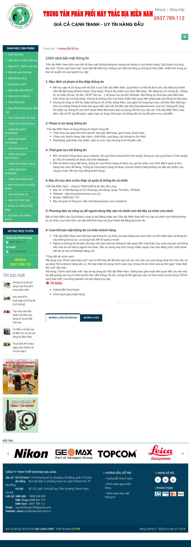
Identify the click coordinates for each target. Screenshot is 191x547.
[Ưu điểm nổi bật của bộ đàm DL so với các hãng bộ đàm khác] (7, 331)
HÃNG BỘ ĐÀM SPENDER (15, 171)
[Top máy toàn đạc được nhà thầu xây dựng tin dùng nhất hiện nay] (7, 311)
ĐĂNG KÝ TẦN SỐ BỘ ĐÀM (19, 207)
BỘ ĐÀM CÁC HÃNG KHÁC (18, 217)
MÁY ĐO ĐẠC (16, 54)
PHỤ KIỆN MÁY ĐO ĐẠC (22, 118)
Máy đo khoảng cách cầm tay (22, 110)
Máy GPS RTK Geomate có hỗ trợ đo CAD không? (24, 300)
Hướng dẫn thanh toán (66, 289)
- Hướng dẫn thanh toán (118, 478)
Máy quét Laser (17, 84)
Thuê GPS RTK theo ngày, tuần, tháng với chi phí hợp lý (23, 347)
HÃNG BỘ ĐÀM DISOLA (21, 123)
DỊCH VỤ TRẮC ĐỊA (19, 200)
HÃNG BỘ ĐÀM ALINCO (22, 163)
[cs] (7, 242)
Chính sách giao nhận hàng (69, 294)
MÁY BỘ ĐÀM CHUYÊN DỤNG (20, 186)
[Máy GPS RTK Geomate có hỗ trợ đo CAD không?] (7, 298)
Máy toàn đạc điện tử (20, 90)
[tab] (63, 317)
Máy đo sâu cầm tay (20, 72)
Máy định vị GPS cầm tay (22, 60)
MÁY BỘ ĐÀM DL (18, 148)
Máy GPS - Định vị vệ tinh (22, 66)
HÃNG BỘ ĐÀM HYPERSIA (15, 140)
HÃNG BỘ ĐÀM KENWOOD (15, 131)
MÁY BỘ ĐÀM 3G (18, 194)
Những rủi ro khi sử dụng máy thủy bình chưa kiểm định (23, 286)
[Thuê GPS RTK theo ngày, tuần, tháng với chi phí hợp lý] (7, 344)
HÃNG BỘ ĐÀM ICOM (20, 179)
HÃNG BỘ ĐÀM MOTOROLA (15, 156)
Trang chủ (49, 48)
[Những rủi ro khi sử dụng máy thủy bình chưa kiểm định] (7, 285)
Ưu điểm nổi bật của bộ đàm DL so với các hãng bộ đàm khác (24, 333)
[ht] (7, 251)
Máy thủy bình (16, 102)
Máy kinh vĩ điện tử (19, 96)
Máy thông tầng (17, 78)
